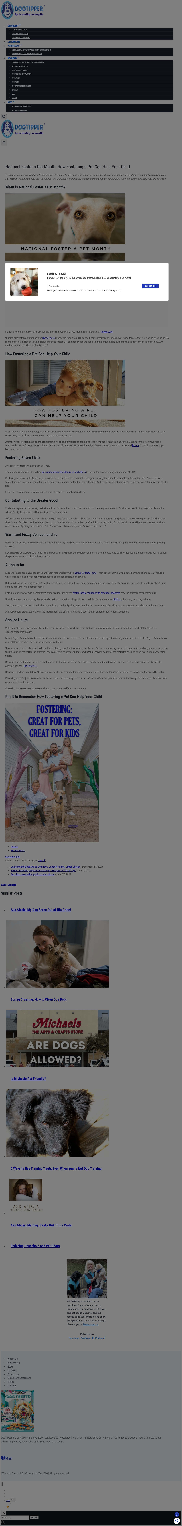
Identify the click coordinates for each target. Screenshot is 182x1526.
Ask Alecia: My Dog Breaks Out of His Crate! (41, 1225)
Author (14, 846)
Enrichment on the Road (21, 38)
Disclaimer (13, 1374)
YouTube (85, 1338)
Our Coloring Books (19, 110)
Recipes (9, 1496)
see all (41, 860)
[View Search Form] (4, 116)
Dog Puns (15, 82)
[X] (6, 1459)
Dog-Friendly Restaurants (21, 74)
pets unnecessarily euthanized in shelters (64, 472)
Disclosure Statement (19, 1378)
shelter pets (48, 338)
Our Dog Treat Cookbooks (21, 106)
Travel (14, 98)
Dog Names (16, 78)
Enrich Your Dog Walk (20, 34)
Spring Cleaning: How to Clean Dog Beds (39, 999)
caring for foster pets (85, 572)
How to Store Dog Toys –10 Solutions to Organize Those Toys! (43, 870)
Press (11, 1382)
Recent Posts (18, 850)
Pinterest (100, 1338)
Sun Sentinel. (30, 666)
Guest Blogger (12, 856)
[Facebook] (3, 1459)
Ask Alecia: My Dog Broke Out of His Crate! (41, 910)
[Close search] (3, 1513)
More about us (90, 1324)
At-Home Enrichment (19, 30)
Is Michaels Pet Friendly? (28, 1079)
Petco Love (107, 331)
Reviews (15, 90)
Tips (13, 94)
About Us (13, 1359)
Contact (12, 1370)
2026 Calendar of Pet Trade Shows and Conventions (31, 50)
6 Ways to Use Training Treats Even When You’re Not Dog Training (56, 1168)
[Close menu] (2, 1484)
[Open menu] (4, 142)
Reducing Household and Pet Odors (35, 1246)
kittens (135, 445)
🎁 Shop (9, 1507)
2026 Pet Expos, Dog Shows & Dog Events (27, 54)
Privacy (12, 1385)
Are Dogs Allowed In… (20, 66)
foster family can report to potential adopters (96, 593)
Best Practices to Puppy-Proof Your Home (32, 874)
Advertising (14, 1362)
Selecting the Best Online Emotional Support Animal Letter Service (45, 866)
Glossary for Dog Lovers (21, 86)
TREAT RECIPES (14, 41)
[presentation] (89, 954)
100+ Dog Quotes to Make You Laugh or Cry (28, 62)
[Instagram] (10, 1459)
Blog (10, 1366)
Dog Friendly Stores (19, 70)
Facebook (74, 1338)
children (117, 599)
